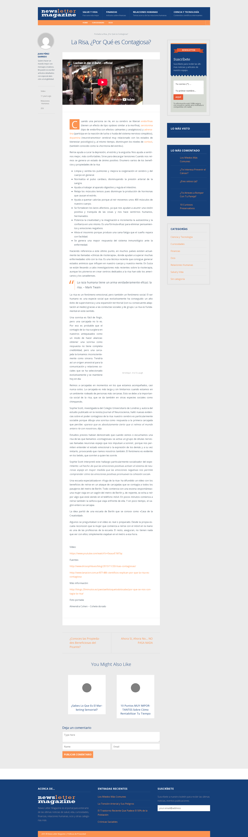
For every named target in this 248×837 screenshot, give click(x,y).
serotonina (147, 125)
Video (43, 91)
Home (85, 23)
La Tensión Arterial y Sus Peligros (116, 803)
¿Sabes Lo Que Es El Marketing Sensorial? (86, 707)
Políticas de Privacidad (76, 834)
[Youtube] (57, 22)
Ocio (110, 23)
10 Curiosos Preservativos (187, 206)
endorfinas (147, 121)
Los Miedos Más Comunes (188, 159)
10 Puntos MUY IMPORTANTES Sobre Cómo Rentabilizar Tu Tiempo (135, 709)
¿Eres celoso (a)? (188, 181)
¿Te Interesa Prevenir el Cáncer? (193, 171)
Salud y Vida (91, 13)
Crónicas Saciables (108, 821)
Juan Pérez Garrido (43, 55)
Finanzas (116, 13)
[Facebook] (43, 22)
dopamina (75, 137)
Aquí (178, 97)
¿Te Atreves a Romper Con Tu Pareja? (192, 194)
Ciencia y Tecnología (188, 13)
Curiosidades (98, 23)
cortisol (148, 141)
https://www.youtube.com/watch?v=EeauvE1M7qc (96, 553)
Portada (97, 34)
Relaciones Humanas (149, 13)
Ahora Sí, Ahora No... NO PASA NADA (137, 641)
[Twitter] (53, 22)
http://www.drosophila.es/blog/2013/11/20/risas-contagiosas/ (103, 566)
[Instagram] (48, 22)
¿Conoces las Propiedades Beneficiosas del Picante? (85, 643)
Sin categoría (178, 279)
